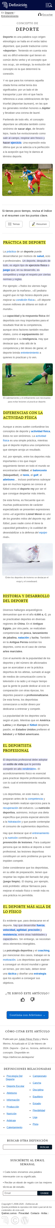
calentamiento (14, 1127)
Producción (13, 1106)
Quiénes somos (9, 1213)
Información (13, 1099)
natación (23, 637)
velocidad (9, 929)
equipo (43, 532)
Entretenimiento (9, 16)
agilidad (22, 929)
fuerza (40, 925)
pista (35, 1124)
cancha (37, 1083)
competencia (35, 798)
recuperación (10, 808)
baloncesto (40, 470)
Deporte (9, 12)
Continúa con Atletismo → (27, 1015)
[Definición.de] (14, 5)
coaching (43, 950)
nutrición (13, 837)
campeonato (39, 1076)
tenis (26, 475)
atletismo (9, 479)
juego (6, 270)
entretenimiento (30, 352)
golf (35, 475)
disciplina (38, 1089)
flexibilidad (39, 1110)
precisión (34, 929)
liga (35, 1117)
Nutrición (11, 1113)
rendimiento (29, 768)
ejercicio (16, 142)
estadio (37, 1103)
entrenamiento (40, 833)
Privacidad (24, 1213)
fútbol (33, 725)
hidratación (14, 821)
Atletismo (12, 1093)
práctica (11, 251)
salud (40, 256)
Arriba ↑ (45, 1213)
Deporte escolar (15, 1086)
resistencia (10, 934)
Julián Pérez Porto (29, 1039)
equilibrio (38, 1096)
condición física (25, 299)
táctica (12, 973)
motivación (9, 959)
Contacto (35, 1213)
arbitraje (11, 1120)
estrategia (40, 973)
